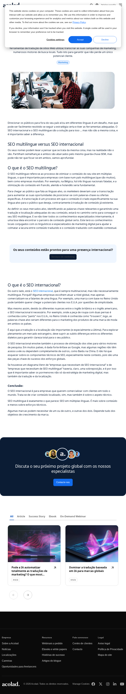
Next (28, 595)
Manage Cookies (81, 683)
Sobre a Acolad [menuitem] (10, 643)
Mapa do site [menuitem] (105, 655)
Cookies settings (55, 39)
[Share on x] (100, 684)
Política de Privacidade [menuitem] (110, 649)
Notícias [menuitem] (6, 649)
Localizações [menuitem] (9, 655)
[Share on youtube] (122, 684)
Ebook (52, 516)
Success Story (37, 516)
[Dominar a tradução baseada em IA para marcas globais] (91, 555)
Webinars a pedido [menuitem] (52, 643)
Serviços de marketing (63, 257)
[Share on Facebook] (93, 684)
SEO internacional (43, 291)
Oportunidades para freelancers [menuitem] (19, 666)
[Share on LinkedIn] (114, 684)
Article (21, 516)
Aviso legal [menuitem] (104, 643)
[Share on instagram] (107, 684)
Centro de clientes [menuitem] (82, 643)
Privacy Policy (79, 22)
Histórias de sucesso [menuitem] (53, 655)
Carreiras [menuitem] (7, 660)
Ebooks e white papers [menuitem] (54, 649)
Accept (80, 39)
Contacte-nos (63, 482)
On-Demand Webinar (73, 516)
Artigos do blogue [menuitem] (51, 660)
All (11, 516)
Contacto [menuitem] (77, 649)
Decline (105, 39)
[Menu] (120, 4)
